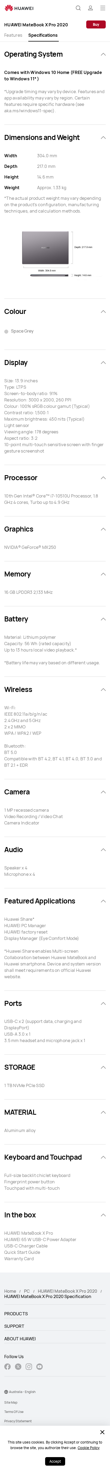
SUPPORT (14, 1326)
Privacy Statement (18, 1421)
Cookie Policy (89, 1447)
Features (13, 35)
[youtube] (39, 1367)
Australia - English (22, 1392)
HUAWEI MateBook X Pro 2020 (67, 1291)
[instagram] (29, 1367)
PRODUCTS (16, 1313)
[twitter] (18, 1367)
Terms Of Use (13, 1411)
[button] (78, 8)
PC (27, 1291)
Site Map (10, 1402)
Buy (96, 24)
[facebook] (7, 1367)
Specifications (42, 35)
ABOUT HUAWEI (20, 1338)
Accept (55, 1461)
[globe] (6, 1392)
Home (10, 1291)
